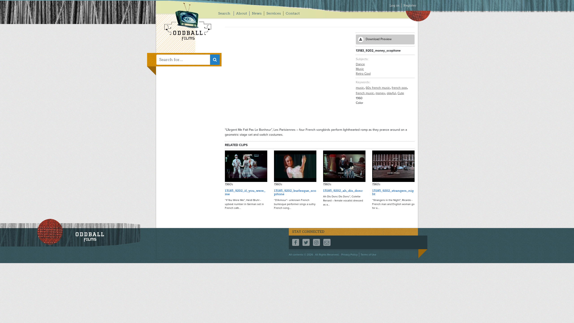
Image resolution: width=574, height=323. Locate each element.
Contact (293, 13)
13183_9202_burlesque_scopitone (295, 192)
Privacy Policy (349, 254)
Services (273, 13)
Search (224, 13)
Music (360, 69)
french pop (400, 88)
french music (365, 93)
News (257, 13)
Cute (401, 93)
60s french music (378, 88)
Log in (394, 5)
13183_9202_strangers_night (393, 192)
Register (409, 5)
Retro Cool (363, 74)
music (360, 88)
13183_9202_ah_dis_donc (343, 191)
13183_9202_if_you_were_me (245, 192)
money (381, 93)
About (241, 13)
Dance (360, 64)
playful (392, 93)
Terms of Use (368, 254)
